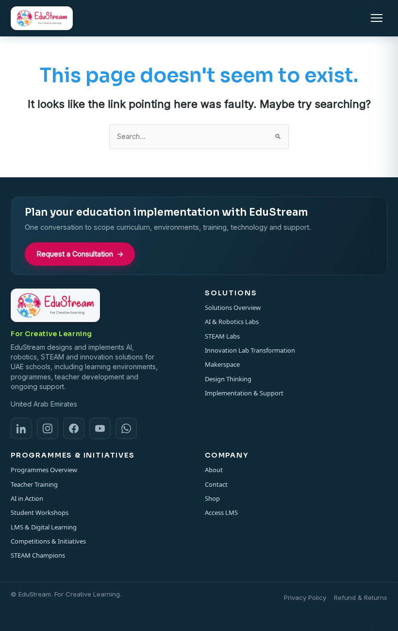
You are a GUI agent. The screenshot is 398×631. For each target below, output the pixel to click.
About (214, 469)
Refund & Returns (360, 597)
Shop (212, 498)
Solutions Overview (233, 307)
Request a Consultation (80, 254)
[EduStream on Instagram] (47, 428)
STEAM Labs (222, 336)
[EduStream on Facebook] (73, 428)
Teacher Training (34, 484)
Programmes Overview (44, 469)
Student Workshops (39, 512)
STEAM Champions (38, 555)
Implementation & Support (244, 393)
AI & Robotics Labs (232, 321)
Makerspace (222, 364)
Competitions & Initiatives (48, 541)
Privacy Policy (305, 597)
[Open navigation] (376, 18)
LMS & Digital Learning (44, 527)
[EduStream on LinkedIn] (21, 428)
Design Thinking (228, 379)
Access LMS (221, 512)
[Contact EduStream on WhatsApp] (126, 428)
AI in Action (27, 498)
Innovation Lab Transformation (250, 350)
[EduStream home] (42, 18)
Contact (216, 484)
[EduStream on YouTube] (100, 428)
